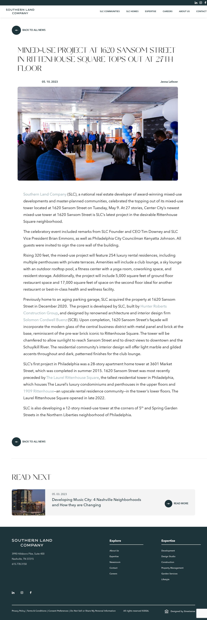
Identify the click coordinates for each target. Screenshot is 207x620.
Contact (201, 11)
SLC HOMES (132, 11)
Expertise (150, 11)
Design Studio (168, 556)
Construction (167, 562)
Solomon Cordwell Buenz (45, 320)
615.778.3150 (19, 564)
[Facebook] (205, 2)
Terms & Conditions (36, 611)
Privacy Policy (18, 611)
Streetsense (189, 611)
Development (168, 551)
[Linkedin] (196, 2)
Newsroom (115, 562)
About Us (184, 11)
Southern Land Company (45, 194)
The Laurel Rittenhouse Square (72, 378)
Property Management (172, 568)
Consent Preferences (58, 611)
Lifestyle (165, 579)
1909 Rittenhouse (38, 391)
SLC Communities (110, 11)
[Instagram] (200, 2)
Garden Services (169, 574)
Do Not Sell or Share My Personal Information (93, 611)
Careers (167, 11)
